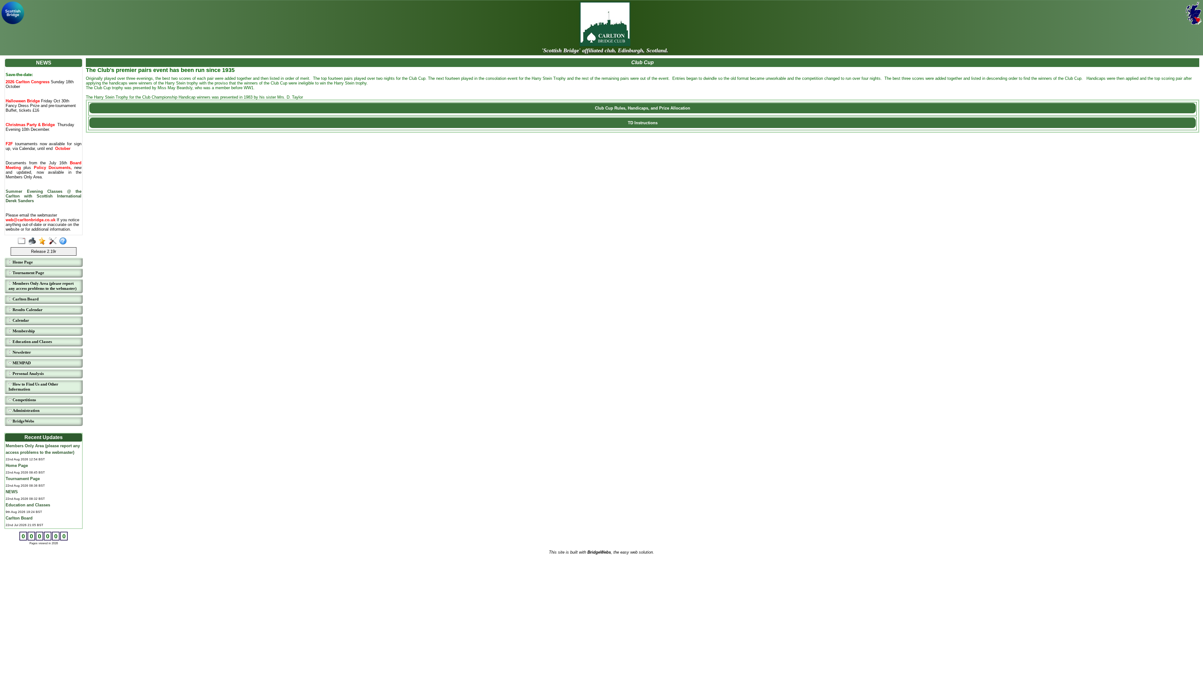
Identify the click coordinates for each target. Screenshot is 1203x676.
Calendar (20, 320)
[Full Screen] (23, 241)
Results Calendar (27, 309)
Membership (23, 331)
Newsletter (21, 352)
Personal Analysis (28, 373)
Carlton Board (25, 299)
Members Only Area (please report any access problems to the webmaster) (42, 286)
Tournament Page (28, 272)
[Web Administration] (54, 241)
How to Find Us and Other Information (33, 387)
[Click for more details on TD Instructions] (642, 128)
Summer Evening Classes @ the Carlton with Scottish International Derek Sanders (43, 196)
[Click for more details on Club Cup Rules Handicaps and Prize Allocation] (642, 114)
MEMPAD (21, 363)
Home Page (22, 262)
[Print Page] (33, 241)
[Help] (64, 241)
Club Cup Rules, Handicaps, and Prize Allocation (642, 108)
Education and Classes (32, 341)
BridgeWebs (23, 421)
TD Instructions (643, 122)
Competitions (24, 399)
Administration (25, 410)
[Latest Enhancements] (44, 241)
